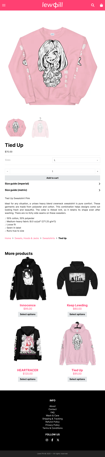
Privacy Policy (52, 425)
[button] (96, 22)
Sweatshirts (49, 238)
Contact (53, 409)
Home (8, 238)
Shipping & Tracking (52, 418)
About (52, 406)
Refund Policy (52, 422)
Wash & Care (52, 415)
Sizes (7, 160)
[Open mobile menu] (3, 5)
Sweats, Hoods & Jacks (27, 238)
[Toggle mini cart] (101, 5)
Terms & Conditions (53, 428)
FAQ (53, 412)
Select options (27, 314)
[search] (93, 5)
